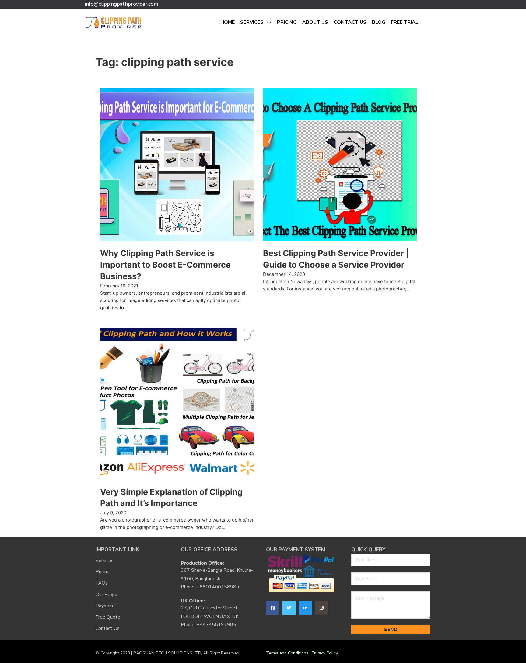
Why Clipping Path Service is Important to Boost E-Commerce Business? (165, 264)
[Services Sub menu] (269, 22)
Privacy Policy (325, 653)
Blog (378, 22)
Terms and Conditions (287, 653)
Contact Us (350, 22)
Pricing (287, 22)
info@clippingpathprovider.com (121, 4)
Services (252, 22)
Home (227, 22)
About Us (315, 22)
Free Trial (404, 22)
